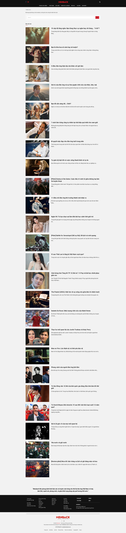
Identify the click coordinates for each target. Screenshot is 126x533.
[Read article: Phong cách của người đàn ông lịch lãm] (37, 374)
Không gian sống (42, 507)
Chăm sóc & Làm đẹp (65, 5)
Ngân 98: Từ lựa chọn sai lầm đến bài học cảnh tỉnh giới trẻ (72, 217)
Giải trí (53, 504)
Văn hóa (73, 5)
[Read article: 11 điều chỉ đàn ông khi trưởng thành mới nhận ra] (37, 205)
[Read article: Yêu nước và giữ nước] (37, 450)
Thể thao (40, 504)
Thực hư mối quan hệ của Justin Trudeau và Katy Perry (71, 330)
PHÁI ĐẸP (79, 498)
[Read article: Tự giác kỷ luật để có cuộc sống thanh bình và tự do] (37, 167)
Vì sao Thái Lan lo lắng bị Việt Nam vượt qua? (67, 254)
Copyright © (75, 529)
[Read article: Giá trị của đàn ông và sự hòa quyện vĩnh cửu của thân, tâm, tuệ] (37, 92)
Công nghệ (41, 503)
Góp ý (80, 529)
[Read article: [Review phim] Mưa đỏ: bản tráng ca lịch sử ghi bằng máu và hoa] (37, 468)
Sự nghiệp (84, 5)
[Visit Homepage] (64, 2)
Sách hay (54, 498)
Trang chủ (28, 9)
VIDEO (90, 498)
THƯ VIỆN (79, 500)
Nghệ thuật (54, 500)
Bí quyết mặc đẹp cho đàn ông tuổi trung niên (67, 141)
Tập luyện (29, 504)
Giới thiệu (51, 529)
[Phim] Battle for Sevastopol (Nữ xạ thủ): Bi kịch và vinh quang (73, 235)
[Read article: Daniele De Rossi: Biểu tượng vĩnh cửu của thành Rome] (37, 318)
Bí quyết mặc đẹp (30, 500)
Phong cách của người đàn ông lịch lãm (65, 367)
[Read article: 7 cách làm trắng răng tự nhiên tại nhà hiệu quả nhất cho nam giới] (37, 129)
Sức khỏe (57, 5)
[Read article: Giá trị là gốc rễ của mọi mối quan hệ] (37, 431)
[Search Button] (99, 2)
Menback (58, 523)
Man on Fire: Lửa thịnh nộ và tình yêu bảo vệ (67, 348)
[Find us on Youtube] (28, 2)
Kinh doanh (66, 507)
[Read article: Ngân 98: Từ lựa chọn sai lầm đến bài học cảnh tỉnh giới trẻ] (37, 224)
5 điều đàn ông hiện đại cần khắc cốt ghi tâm (67, 66)
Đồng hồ (40, 501)
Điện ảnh (53, 503)
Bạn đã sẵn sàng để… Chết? (61, 104)
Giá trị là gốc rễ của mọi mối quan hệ (64, 424)
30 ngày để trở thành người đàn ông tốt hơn (85, 508)
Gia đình (78, 5)
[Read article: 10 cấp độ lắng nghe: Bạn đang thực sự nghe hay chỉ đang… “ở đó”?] (37, 35)
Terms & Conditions (68, 529)
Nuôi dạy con (66, 503)
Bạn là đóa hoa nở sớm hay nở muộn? (64, 47)
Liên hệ (55, 529)
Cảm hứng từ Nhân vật (80, 506)
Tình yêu (65, 500)
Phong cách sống (43, 5)
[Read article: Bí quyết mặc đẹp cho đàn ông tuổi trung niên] (37, 148)
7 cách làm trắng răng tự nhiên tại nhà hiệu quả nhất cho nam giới (74, 122)
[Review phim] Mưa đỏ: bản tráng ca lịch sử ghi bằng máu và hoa (74, 461)
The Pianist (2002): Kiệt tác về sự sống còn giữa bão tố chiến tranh (75, 292)
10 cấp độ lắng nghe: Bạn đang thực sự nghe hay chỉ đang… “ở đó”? (75, 28)
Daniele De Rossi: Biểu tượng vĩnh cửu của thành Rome (70, 311)
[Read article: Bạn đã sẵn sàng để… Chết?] (37, 111)
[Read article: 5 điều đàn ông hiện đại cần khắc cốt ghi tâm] (37, 73)
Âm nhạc (54, 501)
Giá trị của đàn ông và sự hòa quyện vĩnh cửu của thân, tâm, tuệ (74, 85)
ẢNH (89, 500)
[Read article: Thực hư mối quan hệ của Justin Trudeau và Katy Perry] (37, 337)
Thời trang (51, 5)
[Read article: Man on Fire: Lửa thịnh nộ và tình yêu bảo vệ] (37, 355)
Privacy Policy (60, 529)
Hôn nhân (66, 501)
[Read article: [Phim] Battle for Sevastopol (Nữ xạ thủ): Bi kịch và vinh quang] (37, 242)
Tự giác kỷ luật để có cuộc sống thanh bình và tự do (69, 160)
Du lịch (40, 506)
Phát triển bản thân (68, 508)
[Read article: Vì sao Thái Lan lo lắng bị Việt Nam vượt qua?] (37, 261)
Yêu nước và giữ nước (59, 443)
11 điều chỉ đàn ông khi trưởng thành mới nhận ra (68, 198)
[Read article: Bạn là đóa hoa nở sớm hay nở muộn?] (37, 54)
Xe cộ (40, 500)
